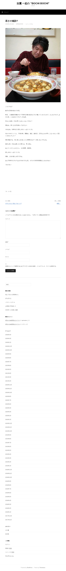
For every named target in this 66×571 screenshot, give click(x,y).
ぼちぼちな (8, 298)
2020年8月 (8, 396)
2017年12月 (8, 516)
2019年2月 (8, 462)
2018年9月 (8, 481)
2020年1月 (8, 419)
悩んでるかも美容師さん (12, 294)
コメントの (9, 552)
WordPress (29, 567)
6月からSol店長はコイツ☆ (12, 320)
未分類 (7, 534)
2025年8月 (8, 357)
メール (7, 249)
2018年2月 (8, 508)
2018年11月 (8, 473)
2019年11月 (8, 427)
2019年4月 (8, 454)
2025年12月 (8, 346)
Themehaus (42, 567)
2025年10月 (8, 350)
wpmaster (19, 24)
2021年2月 (8, 381)
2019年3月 (8, 458)
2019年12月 (8, 423)
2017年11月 (8, 519)
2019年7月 (8, 442)
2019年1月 (8, 465)
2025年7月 (8, 361)
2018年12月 (8, 469)
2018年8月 (8, 485)
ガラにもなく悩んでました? (13, 203)
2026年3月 (8, 338)
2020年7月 (8, 400)
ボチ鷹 (9, 191)
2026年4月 (8, 334)
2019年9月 (8, 435)
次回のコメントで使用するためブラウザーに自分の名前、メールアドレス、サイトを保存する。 (31, 266)
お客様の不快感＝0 (10, 306)
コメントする (29, 24)
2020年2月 (8, 415)
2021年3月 (8, 377)
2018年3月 (8, 504)
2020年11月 (8, 388)
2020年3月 (8, 411)
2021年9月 (8, 373)
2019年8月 (8, 438)
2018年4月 (8, 500)
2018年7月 (8, 489)
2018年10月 (8, 477)
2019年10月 (8, 431)
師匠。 (59, 203)
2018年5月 (8, 496)
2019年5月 (8, 450)
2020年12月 (8, 384)
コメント (7, 218)
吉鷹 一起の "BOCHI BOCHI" (33, 3)
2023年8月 (8, 365)
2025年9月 (8, 354)
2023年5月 (8, 369)
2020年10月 (8, 392)
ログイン (7, 544)
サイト (7, 256)
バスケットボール (10, 302)
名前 (7, 242)
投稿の (8, 548)
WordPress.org (9, 556)
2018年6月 (8, 492)
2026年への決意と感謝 (11, 310)
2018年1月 (8, 512)
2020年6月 (8, 404)
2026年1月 (8, 342)
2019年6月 (8, 446)
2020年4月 (8, 408)
